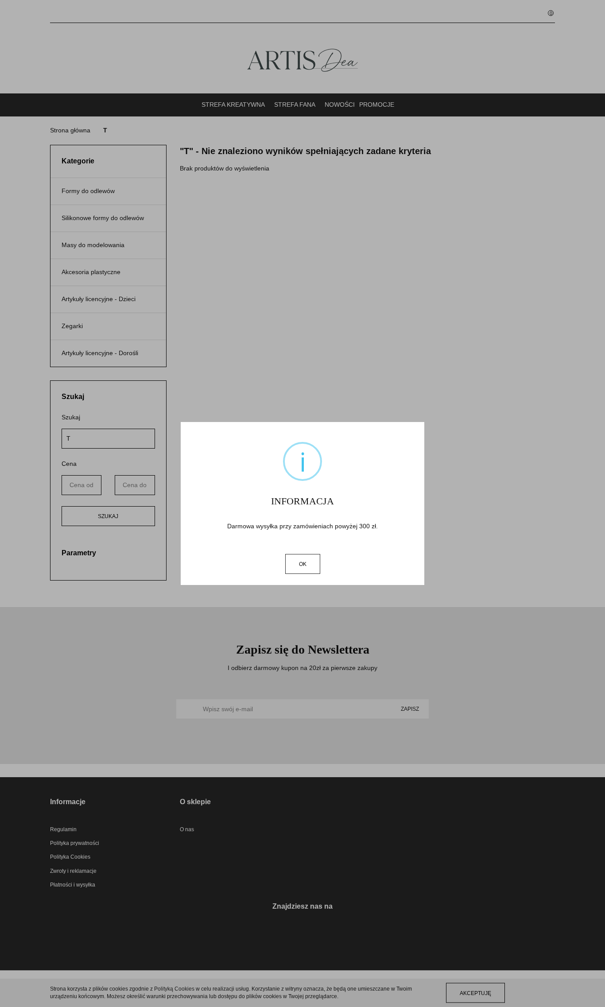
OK (302, 564)
